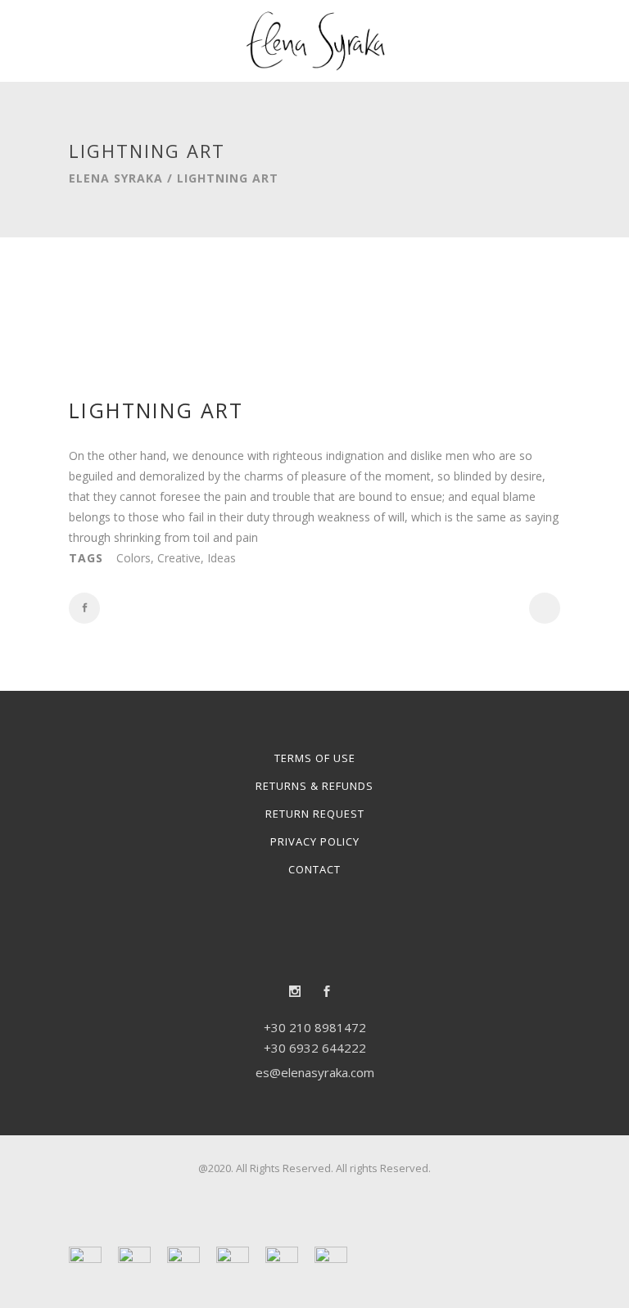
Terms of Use (314, 758)
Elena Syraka (116, 178)
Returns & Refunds (314, 785)
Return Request (314, 813)
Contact (314, 869)
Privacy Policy (315, 841)
